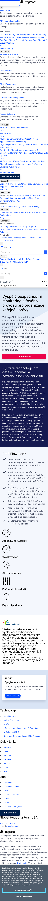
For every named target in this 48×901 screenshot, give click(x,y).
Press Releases (22, 237)
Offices (10, 240)
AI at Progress (6, 10)
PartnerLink (16, 259)
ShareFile (43, 144)
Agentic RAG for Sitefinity (35, 34)
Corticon (34, 139)
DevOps (3, 150)
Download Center (40, 184)
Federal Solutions (7, 114)
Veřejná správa (8, 286)
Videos (43, 195)
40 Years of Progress (12, 806)
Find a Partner (6, 212)
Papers (28, 195)
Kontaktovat (12, 696)
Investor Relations (8, 237)
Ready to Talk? (21, 262)
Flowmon (14, 153)
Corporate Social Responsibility (25, 229)
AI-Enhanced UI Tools (9, 161)
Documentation (6, 198)
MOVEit (8, 147)
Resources (5, 192)
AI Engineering (6, 48)
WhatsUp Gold (41, 153)
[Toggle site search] (1, 264)
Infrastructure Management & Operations (21, 728)
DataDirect (25, 139)
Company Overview (8, 226)
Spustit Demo (24, 356)
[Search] (1, 243)
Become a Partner (21, 212)
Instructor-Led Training (10, 206)
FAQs (18, 201)
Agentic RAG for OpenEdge (12, 37)
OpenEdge (22, 141)
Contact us (10, 813)
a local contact (12, 826)
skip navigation (9, 3)
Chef (9, 150)
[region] (24, 883)
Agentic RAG (18, 34)
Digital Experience (8, 84)
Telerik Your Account (31, 259)
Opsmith (7, 44)
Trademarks (22, 863)
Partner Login (35, 212)
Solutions (5, 51)
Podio (2, 147)
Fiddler (37, 161)
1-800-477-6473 (7, 262)
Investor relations (11, 794)
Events (37, 198)
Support (4, 181)
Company (5, 221)
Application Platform (9, 141)
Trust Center (35, 237)
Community (18, 186)
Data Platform (6, 34)
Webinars (36, 195)
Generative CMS (31, 37)
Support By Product (8, 184)
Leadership (22, 226)
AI (1, 7)
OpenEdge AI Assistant (14, 40)
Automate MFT (11, 168)
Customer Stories (7, 201)
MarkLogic (4, 139)
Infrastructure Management (12, 97)
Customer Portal (25, 184)
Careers (3, 240)
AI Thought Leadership (10, 21)
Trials (5, 751)
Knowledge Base (21, 198)
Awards (6, 790)
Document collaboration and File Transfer (24, 164)
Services (4, 189)
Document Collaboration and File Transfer (21, 736)
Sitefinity (20, 144)
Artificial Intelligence (9, 54)
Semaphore (15, 139)
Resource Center (17, 195)
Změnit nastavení (24, 897)
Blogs (31, 198)
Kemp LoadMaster (27, 153)
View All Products (10, 176)
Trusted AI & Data (7, 128)
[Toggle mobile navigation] (2, 277)
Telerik (27, 144)
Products (5, 125)
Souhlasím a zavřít (24, 890)
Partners (4, 209)
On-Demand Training (30, 206)
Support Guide (6, 186)
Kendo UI (35, 144)
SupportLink (5, 259)
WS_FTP (10, 172)
